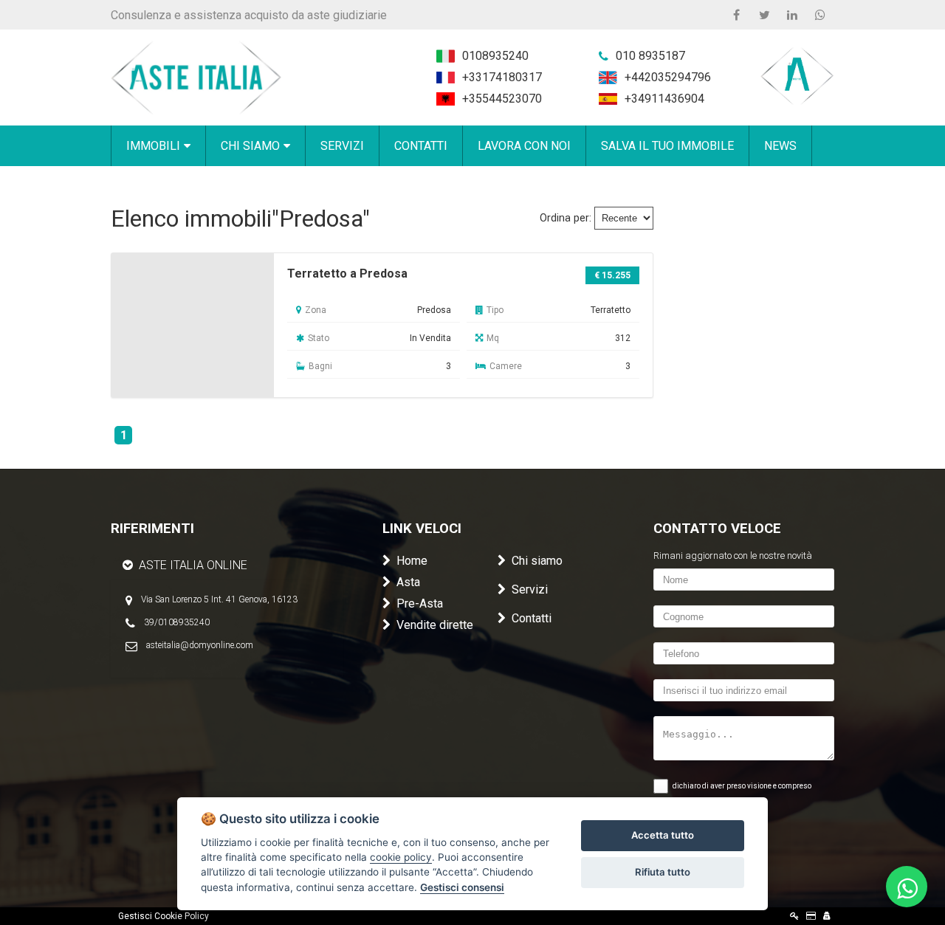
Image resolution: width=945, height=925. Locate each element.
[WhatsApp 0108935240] (820, 15)
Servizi (530, 589)
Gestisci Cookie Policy (163, 916)
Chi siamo (537, 561)
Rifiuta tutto (662, 872)
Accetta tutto (662, 835)
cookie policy (401, 857)
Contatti (531, 618)
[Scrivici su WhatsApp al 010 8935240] (906, 886)
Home (411, 561)
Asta (408, 582)
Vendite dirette (434, 625)
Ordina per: (565, 218)
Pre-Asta (419, 603)
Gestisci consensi (462, 887)
